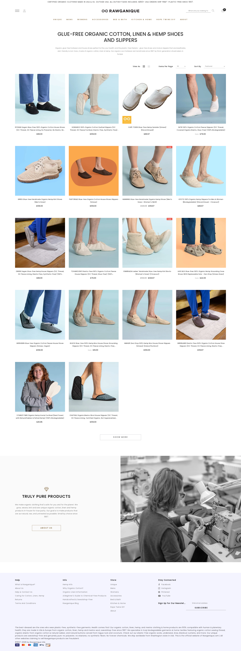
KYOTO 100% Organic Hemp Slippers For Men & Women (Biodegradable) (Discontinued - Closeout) (201, 200)
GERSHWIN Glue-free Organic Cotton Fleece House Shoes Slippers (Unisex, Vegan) (40, 344)
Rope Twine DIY (117, 607)
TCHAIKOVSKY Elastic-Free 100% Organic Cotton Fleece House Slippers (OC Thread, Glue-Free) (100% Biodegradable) (93, 273)
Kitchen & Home (118, 603)
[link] (40, 99)
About (113, 611)
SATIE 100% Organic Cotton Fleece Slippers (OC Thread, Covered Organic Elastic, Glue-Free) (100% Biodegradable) (201, 128)
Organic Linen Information (75, 592)
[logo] (120, 11)
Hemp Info (68, 584)
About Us (19, 588)
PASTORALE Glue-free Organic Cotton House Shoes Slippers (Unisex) (93, 200)
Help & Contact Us (23, 592)
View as (136, 66)
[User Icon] (24, 10)
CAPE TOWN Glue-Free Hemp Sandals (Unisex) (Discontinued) (147, 128)
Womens (114, 592)
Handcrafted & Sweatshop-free (78, 599)
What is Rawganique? (25, 584)
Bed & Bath (115, 599)
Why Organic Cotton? (73, 588)
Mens (112, 588)
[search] (212, 11)
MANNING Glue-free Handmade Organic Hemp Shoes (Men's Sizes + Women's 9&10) (147, 200)
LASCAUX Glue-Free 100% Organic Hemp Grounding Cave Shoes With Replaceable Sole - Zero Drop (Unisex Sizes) (201, 272)
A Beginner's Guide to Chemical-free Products (84, 595)
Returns (18, 599)
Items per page (166, 66)
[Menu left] (17, 10)
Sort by (197, 66)
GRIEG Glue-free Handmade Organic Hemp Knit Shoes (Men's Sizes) (40, 200)
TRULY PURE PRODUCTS (46, 496)
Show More (120, 437)
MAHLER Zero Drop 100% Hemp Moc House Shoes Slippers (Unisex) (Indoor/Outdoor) (147, 344)
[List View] (149, 66)
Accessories (116, 595)
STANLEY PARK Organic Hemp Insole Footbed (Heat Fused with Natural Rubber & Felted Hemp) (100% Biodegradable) (40, 416)
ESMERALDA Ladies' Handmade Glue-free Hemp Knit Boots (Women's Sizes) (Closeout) (147, 272)
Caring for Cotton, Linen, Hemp (29, 595)
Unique (113, 584)
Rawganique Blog (71, 603)
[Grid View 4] (144, 66)
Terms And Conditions (25, 603)
